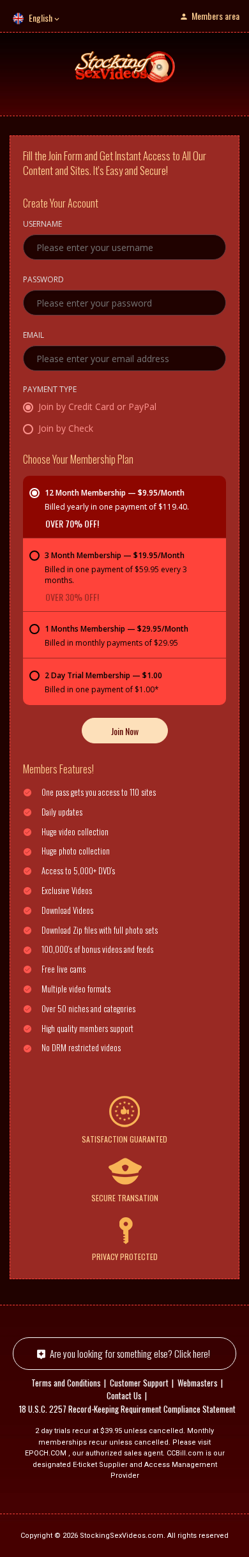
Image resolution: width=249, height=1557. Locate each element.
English (40, 17)
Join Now (125, 731)
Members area (215, 15)
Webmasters (197, 1382)
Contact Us (124, 1395)
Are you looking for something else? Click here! (130, 1353)
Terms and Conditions (66, 1382)
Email (33, 335)
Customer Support (139, 1382)
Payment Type (50, 390)
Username (42, 224)
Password (43, 280)
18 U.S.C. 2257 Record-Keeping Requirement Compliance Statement (127, 1408)
